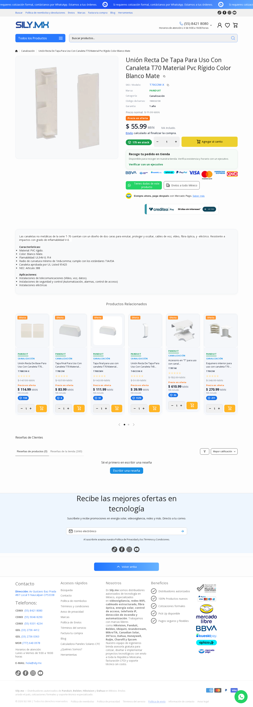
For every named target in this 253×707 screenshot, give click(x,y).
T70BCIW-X (23, 371)
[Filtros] (204, 451)
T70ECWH (98, 371)
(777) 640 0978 (31, 643)
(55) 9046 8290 (33, 617)
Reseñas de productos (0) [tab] (32, 451)
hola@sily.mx (33, 663)
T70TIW (172, 368)
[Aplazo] (206, 642)
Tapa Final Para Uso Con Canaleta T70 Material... (68, 365)
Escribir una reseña (126, 471)
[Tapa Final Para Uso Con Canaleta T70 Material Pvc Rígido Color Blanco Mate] (70, 330)
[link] (108, 4)
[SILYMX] (32, 25)
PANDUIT (155, 90)
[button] (235, 25)
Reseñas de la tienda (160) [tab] (66, 451)
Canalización (28, 50)
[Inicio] (16, 51)
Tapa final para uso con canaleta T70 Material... (106, 365)
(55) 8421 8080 (196, 23)
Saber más (199, 196)
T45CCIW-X (136, 371)
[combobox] (153, 38)
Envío (129, 133)
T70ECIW (60, 371)
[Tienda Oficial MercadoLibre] (206, 613)
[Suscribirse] (182, 531)
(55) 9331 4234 (33, 623)
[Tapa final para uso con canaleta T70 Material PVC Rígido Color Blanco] (107, 330)
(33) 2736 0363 (30, 636)
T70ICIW (210, 371)
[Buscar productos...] (233, 38)
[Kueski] (206, 635)
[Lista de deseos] (227, 25)
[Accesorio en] (183, 330)
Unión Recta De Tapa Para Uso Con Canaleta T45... (145, 365)
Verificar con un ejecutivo (146, 164)
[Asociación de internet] (206, 588)
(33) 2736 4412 (30, 630)
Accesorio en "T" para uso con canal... (182, 362)
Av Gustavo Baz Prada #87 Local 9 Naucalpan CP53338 (35, 593)
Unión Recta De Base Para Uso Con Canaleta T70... (32, 365)
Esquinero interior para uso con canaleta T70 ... (219, 365)
